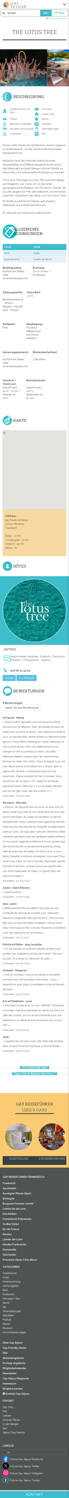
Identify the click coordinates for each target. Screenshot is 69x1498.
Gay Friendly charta (14, 1347)
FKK (5, 1411)
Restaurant (9, 1294)
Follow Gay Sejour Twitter (24, 1466)
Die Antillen (9, 1213)
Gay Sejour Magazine (16, 1378)
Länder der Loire (12, 1239)
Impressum (9, 1383)
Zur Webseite (26, 678)
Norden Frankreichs (14, 1244)
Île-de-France (11, 1229)
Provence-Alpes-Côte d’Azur (20, 1259)
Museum (8, 1328)
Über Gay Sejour (13, 1342)
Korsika (7, 1234)
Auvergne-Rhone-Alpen (17, 1193)
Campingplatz (11, 1285)
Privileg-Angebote (14, 1363)
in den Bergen (11, 1424)
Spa (5, 1428)
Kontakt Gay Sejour (17, 1393)
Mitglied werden (13, 1388)
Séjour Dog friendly (14, 1432)
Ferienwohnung (12, 1281)
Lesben (7, 1415)
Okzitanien (9, 1254)
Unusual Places (11, 1419)
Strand (6, 1323)
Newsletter (9, 1373)
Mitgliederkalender (14, 1368)
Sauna (6, 1302)
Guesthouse (9, 1273)
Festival (7, 1319)
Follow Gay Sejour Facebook (26, 1459)
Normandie (9, 1249)
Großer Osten (11, 1224)
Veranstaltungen (12, 1311)
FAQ (5, 1353)
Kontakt (9, 678)
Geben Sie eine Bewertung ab (22, 707)
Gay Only (8, 1407)
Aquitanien (9, 1188)
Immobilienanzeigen (14, 1332)
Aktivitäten (8, 1315)
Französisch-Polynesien (17, 1219)
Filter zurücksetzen (58, 18)
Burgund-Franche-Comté (18, 1203)
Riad (5, 1290)
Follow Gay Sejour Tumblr (25, 1480)
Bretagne (8, 1198)
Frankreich (9, 1183)
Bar (4, 1307)
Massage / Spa (11, 1298)
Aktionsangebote (13, 1358)
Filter (61, 13)
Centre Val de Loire (14, 1208)
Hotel (6, 1277)
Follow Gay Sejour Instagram (26, 1473)
